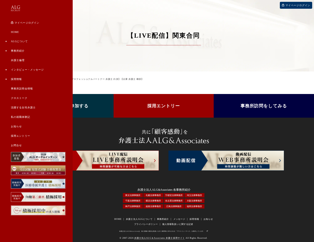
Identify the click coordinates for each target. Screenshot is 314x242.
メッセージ (179, 219)
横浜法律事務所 (153, 200)
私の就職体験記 (20, 117)
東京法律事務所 (132, 195)
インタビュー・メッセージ (27, 69)
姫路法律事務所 (153, 206)
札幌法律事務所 (153, 195)
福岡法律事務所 (194, 206)
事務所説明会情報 (22, 88)
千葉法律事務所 (132, 200)
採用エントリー (20, 136)
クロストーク (19, 98)
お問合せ (16, 145)
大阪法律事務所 (194, 200)
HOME (15, 32)
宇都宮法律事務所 (174, 195)
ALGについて (19, 41)
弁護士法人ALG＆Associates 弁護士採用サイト (159, 238)
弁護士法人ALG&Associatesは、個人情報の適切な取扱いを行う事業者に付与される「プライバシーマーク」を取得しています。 (162, 231)
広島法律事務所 (174, 206)
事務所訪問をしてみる (264, 105)
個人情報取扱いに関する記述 (177, 224)
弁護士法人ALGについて (139, 219)
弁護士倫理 (18, 60)
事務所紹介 (18, 50)
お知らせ (16, 126)
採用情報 (16, 79)
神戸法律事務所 (132, 206)
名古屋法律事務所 (174, 200)
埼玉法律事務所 (194, 195)
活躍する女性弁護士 (23, 107)
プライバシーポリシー (146, 224)
